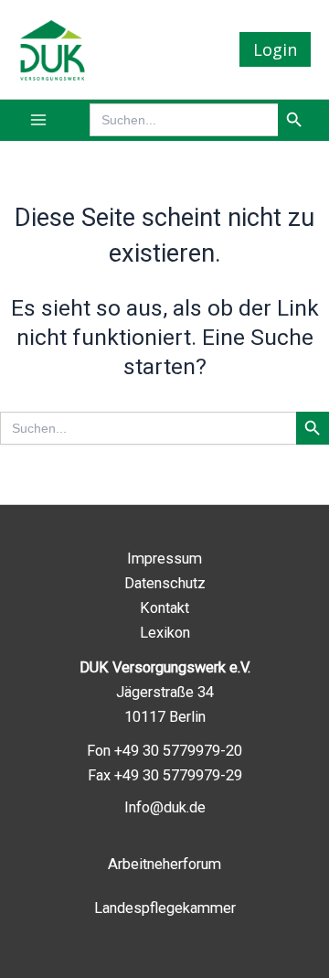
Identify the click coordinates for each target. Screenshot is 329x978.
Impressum (164, 558)
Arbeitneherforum (164, 864)
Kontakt (164, 608)
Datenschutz (165, 583)
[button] (275, 49)
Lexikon (165, 632)
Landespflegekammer (165, 908)
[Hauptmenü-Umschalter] (38, 120)
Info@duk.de (165, 807)
